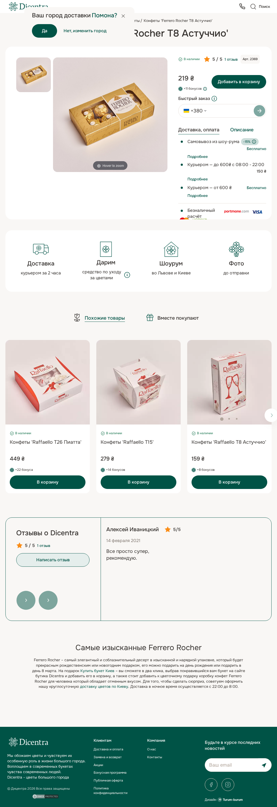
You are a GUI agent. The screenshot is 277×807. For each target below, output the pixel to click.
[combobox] (193, 111)
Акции (98, 765)
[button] (221, 419)
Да (44, 31)
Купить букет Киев (97, 670)
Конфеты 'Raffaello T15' (127, 442)
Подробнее (197, 156)
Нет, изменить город (85, 31)
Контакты (154, 757)
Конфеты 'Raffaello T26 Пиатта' (45, 442)
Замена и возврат (108, 757)
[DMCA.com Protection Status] (45, 796)
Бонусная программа (110, 772)
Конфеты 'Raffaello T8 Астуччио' (229, 442)
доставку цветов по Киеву (104, 686)
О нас (151, 749)
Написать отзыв (53, 560)
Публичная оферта (108, 780)
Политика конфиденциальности (110, 790)
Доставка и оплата (108, 749)
